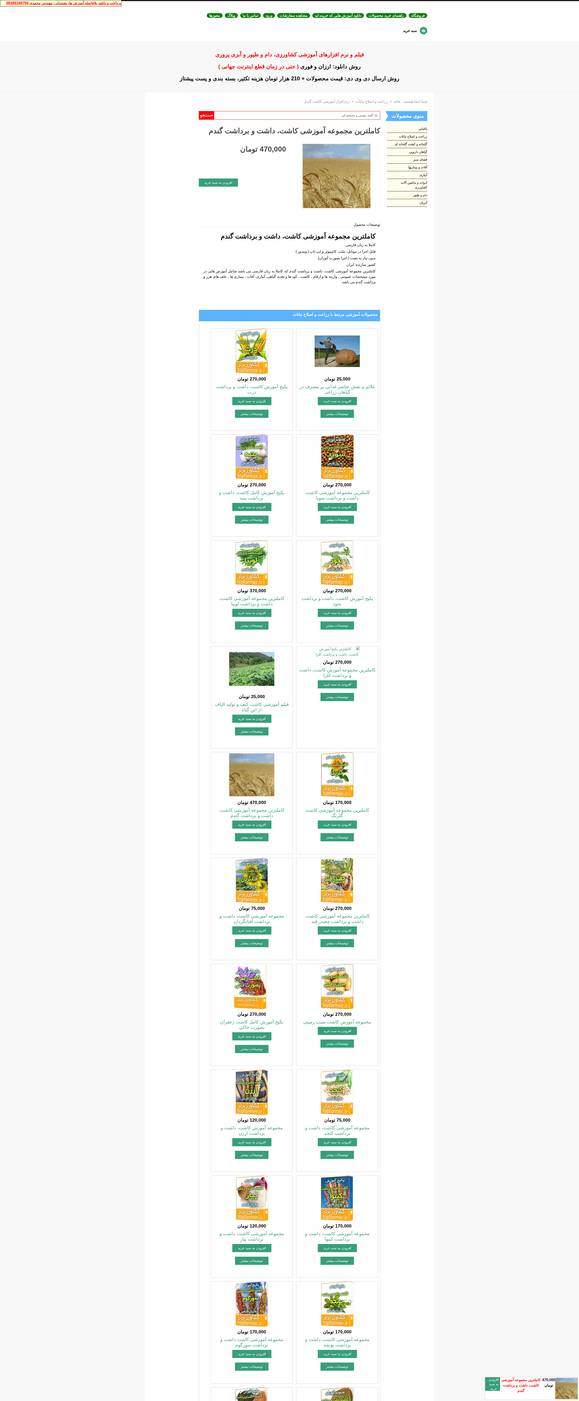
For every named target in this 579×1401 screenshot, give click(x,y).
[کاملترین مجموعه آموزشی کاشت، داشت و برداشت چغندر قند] (337, 880)
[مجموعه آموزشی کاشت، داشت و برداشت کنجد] (337, 1092)
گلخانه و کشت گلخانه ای (410, 144)
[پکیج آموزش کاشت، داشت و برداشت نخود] (337, 563)
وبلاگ (231, 15)
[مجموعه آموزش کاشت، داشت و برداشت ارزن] (251, 1092)
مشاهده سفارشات (294, 15)
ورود (269, 15)
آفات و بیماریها (417, 167)
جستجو (206, 115)
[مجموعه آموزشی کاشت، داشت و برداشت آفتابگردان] (251, 880)
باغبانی (422, 129)
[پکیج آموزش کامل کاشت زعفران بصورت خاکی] (251, 986)
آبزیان (423, 203)
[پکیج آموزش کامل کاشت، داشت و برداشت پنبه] (251, 457)
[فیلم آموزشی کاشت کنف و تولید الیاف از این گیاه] (251, 669)
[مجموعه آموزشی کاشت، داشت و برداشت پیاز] (251, 1198)
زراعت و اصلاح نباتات (413, 136)
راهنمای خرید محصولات (386, 15)
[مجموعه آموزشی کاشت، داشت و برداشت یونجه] (337, 1304)
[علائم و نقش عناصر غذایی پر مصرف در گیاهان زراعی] (337, 351)
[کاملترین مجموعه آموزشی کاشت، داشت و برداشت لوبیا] (251, 563)
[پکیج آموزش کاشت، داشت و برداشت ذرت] (251, 351)
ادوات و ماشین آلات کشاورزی (414, 185)
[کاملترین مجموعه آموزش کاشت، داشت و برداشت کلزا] (337, 651)
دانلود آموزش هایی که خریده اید (338, 15)
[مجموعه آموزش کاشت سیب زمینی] (337, 986)
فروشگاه (418, 15)
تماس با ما (250, 15)
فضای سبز (420, 159)
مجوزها (214, 15)
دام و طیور (420, 195)
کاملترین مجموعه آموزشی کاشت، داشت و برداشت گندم (521, 1385)
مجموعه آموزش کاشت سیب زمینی (337, 1021)
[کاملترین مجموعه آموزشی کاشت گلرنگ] (337, 774)
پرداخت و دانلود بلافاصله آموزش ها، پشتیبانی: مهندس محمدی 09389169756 (63, 3)
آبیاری (423, 175)
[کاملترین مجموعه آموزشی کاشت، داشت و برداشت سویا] (337, 457)
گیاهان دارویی (418, 152)
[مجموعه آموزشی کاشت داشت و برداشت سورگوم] (251, 1304)
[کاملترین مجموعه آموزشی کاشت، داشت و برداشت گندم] (336, 176)
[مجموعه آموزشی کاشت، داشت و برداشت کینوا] (337, 1198)
